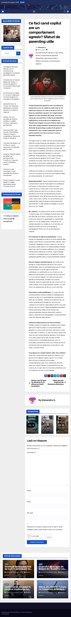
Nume (29, 490)
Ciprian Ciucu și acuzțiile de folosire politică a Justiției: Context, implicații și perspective (10, 121)
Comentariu (31, 452)
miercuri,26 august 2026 (14, 572)
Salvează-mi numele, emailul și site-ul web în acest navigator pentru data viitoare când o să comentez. (45, 528)
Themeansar (5, 614)
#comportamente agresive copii (47, 53)
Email (29, 502)
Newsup (28, 612)
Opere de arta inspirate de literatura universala (56, 382)
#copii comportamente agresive (47, 55)
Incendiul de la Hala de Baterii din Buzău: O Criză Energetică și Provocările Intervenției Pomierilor (11, 84)
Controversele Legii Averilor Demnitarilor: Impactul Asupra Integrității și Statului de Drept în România (11, 134)
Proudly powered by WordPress (10, 612)
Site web (30, 513)
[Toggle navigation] (34, 11)
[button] (64, 11)
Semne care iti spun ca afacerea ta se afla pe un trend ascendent (38, 383)
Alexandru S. (42, 47)
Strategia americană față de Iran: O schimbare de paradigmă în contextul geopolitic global (11, 71)
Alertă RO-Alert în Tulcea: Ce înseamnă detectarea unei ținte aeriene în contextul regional (10, 108)
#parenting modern (51, 58)
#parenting (39, 58)
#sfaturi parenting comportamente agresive (48, 62)
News (6, 564)
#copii (61, 53)
